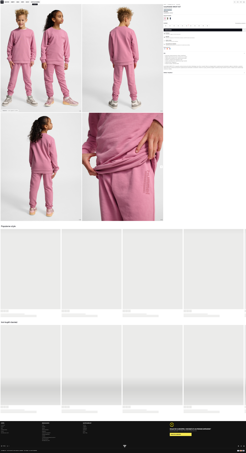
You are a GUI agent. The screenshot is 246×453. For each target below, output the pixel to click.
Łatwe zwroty (168, 40)
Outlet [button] (27, 2)
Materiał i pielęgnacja (168, 72)
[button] (234, 2)
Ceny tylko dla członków (171, 43)
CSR (2, 428)
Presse (2, 431)
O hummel (3, 425)
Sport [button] (22, 2)
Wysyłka (167, 36)
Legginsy (84, 426)
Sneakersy (85, 428)
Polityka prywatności (46, 434)
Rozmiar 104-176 (171, 4)
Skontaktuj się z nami (5, 432)
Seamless (85, 429)
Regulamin (44, 431)
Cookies (43, 435)
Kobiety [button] (12, 2)
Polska (4, 445)
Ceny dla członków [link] (35, 2)
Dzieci (165, 4)
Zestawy (178, 4)
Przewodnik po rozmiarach (240, 23)
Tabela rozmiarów (45, 429)
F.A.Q (43, 425)
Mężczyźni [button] (7, 2)
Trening (84, 425)
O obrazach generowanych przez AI (48, 437)
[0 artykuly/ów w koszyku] (243, 2)
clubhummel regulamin (46, 432)
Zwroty (43, 428)
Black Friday (85, 432)
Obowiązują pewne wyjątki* (174, 430)
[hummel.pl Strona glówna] (2, 2)
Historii (2, 426)
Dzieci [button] (18, 2)
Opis (164, 53)
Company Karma (4, 429)
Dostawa (167, 33)
